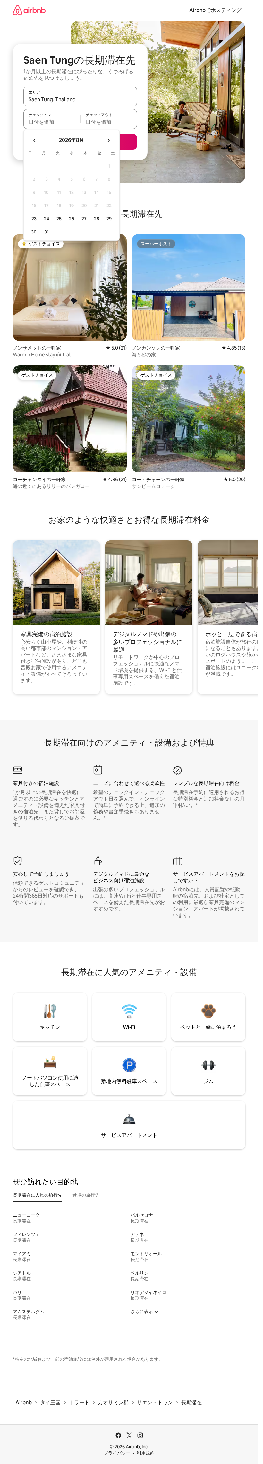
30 (34, 232)
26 (71, 219)
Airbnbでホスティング (215, 10)
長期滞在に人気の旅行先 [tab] (37, 1195)
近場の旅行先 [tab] (85, 1195)
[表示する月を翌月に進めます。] (108, 140)
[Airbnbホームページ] (29, 10)
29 (109, 219)
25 (59, 219)
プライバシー (117, 1453)
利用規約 (146, 1453)
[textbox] (52, 122)
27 (84, 219)
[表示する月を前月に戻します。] (35, 140)
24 (46, 219)
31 (46, 232)
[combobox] (80, 99)
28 (96, 219)
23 (34, 219)
